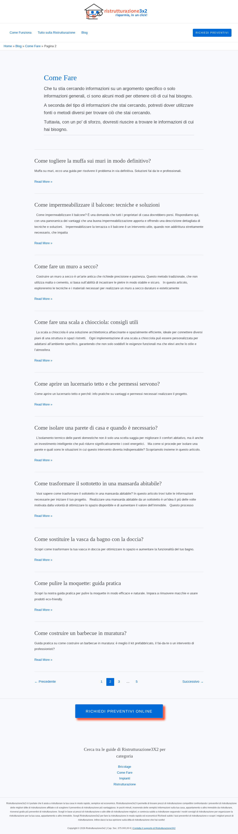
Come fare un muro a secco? (66, 266)
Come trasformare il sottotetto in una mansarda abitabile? (98, 483)
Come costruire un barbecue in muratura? (80, 633)
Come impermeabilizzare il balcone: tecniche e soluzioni (97, 205)
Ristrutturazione (125, 784)
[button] (212, 33)
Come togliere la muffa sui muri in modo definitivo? (92, 161)
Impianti (124, 778)
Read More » (43, 182)
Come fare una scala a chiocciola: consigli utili (86, 322)
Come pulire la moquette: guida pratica (77, 583)
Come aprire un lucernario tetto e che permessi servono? (97, 384)
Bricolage (124, 766)
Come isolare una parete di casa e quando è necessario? (95, 428)
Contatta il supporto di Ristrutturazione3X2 (154, 828)
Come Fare (124, 772)
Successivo (193, 681)
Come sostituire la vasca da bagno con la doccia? (88, 539)
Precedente (45, 681)
